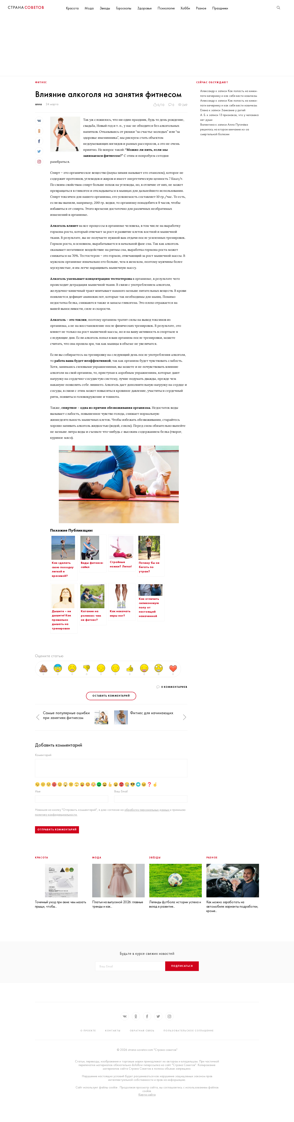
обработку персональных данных (147, 810)
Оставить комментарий (111, 695)
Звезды (105, 8)
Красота (72, 8)
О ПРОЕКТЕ (88, 1030)
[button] (38, 717)
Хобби (185, 8)
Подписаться (182, 966)
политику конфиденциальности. (56, 814)
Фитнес (41, 82)
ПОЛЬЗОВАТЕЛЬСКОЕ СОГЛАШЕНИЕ (189, 1030)
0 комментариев (174, 687)
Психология (166, 8)
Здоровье (144, 8)
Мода (89, 8)
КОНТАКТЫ (113, 1030)
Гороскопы (123, 8)
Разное (201, 8)
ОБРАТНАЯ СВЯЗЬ (142, 1030)
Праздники (220, 8)
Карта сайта (147, 1094)
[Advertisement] (147, 46)
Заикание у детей (233, 110)
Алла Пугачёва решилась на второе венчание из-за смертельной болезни (224, 129)
